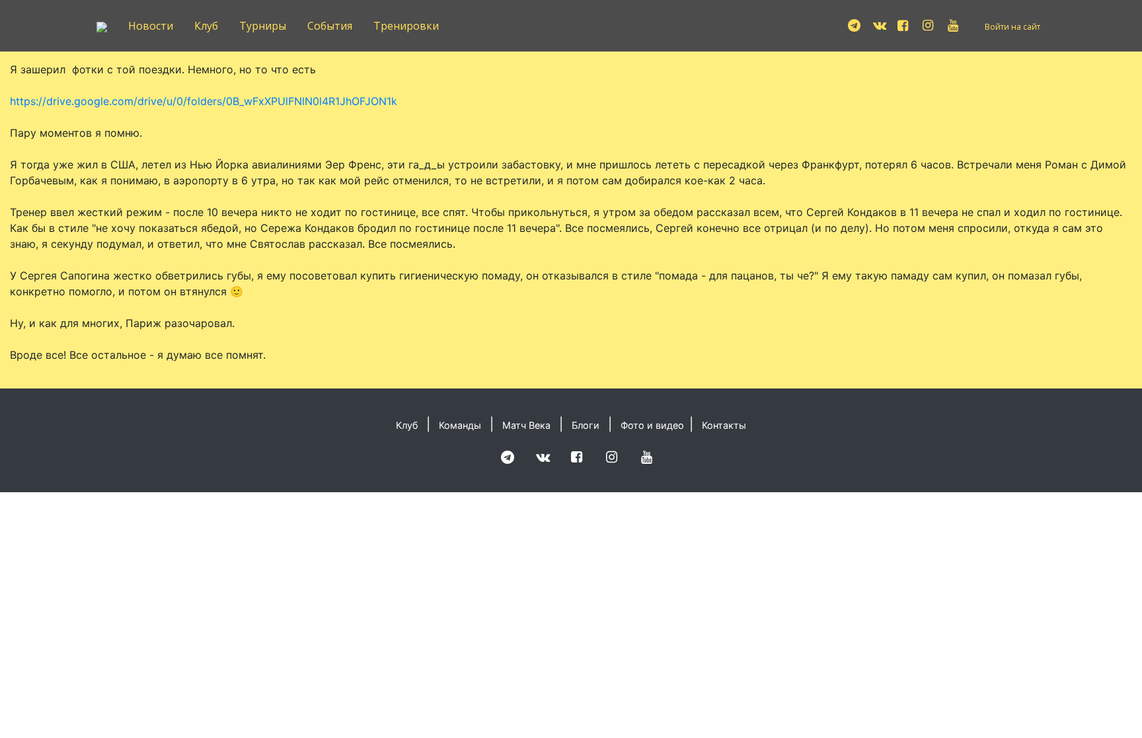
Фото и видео (652, 425)
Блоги (585, 425)
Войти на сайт (1012, 26)
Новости (150, 25)
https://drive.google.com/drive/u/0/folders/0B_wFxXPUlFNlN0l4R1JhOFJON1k (203, 101)
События (329, 25)
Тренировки (406, 25)
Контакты (724, 425)
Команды (460, 425)
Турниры (262, 25)
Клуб (206, 25)
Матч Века (526, 425)
